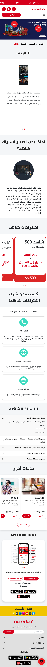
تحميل (26, 516)
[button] (24, 129)
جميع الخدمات (23, 524)
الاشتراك (8, 631)
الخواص (13, 14)
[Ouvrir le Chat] (41, 661)
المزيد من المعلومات (16, 578)
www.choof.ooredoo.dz (20, 366)
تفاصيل (41, 516)
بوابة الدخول (31, 578)
